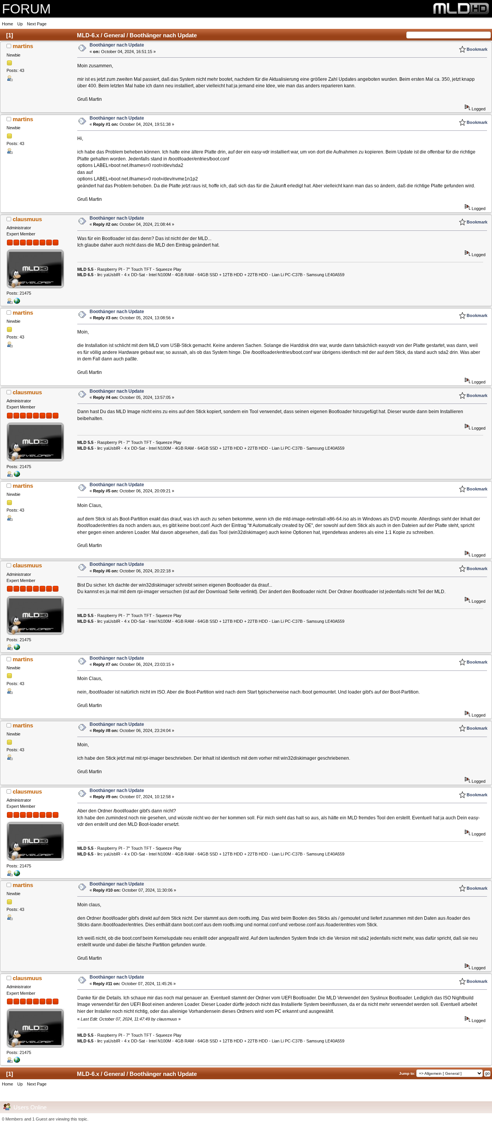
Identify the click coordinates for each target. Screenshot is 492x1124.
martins (23, 46)
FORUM (26, 8)
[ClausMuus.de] (17, 302)
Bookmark (477, 49)
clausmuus (27, 219)
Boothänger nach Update (117, 45)
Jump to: (407, 1073)
